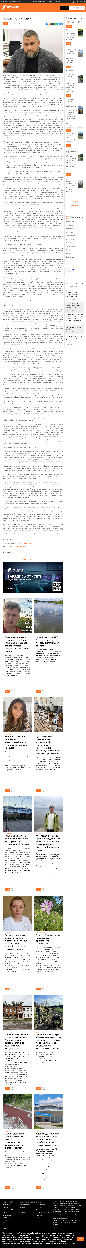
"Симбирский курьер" (23, 543)
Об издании (40, 1204)
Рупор (38, 1218)
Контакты (39, 1215)
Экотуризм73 (71, 246)
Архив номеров (41, 1210)
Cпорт (68, 250)
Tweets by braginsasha (71, 271)
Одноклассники (25, 1204)
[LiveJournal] (52, 24)
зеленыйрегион (13, 546)
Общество (70, 225)
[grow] (73, 22)
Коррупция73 (71, 228)
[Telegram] (84, 2)
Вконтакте (23, 1207)
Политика (70, 232)
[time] (68, 22)
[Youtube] (81, 2)
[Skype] (58, 24)
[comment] (78, 22)
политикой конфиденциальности (45, 1245)
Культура (69, 253)
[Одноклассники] (74, 2)
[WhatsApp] (55, 24)
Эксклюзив (70, 236)
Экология (23, 546)
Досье (68, 243)
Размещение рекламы (44, 1212)
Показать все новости (74, 204)
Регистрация (77, 8)
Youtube (22, 1210)
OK (80, 1239)
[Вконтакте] (77, 2)
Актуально (70, 221)
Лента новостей (74, 18)
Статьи (38, 1207)
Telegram (23, 1212)
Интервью (70, 239)
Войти (65, 8)
